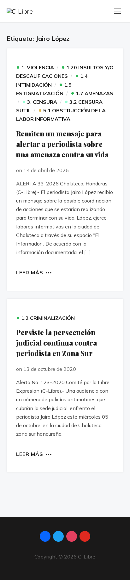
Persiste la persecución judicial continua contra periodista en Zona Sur (56, 342)
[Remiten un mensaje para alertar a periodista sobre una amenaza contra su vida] (65, 52)
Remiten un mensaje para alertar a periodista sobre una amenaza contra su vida (62, 144)
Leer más (29, 272)
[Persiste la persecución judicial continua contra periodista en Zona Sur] (65, 303)
